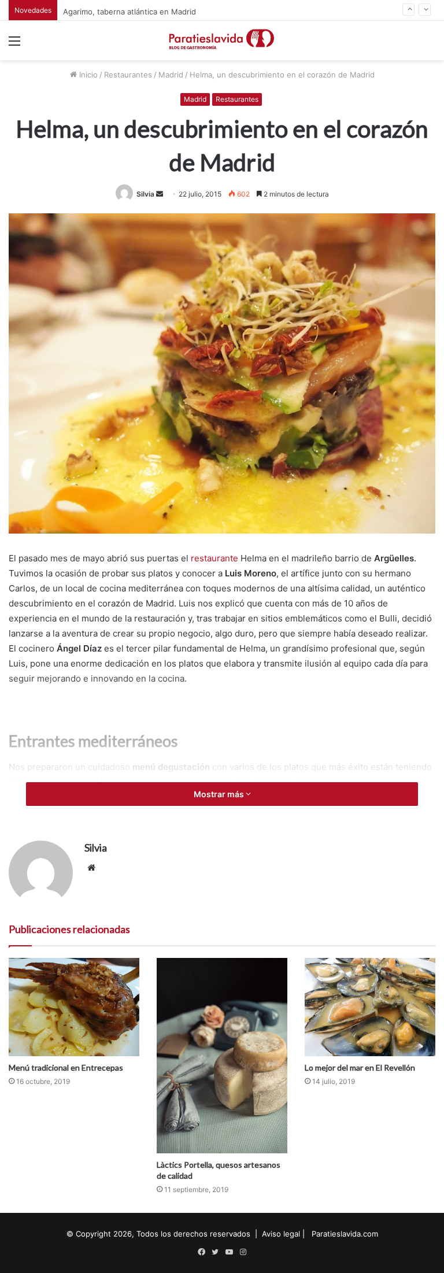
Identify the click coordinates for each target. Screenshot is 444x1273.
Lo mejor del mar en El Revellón (360, 1067)
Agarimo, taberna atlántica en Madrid (129, 9)
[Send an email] (159, 194)
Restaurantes (128, 74)
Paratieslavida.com (345, 1233)
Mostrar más (220, 794)
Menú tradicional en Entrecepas (66, 1067)
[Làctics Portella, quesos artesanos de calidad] (222, 1055)
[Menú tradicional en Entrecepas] (74, 1007)
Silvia (145, 194)
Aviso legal (281, 1233)
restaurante (214, 558)
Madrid (170, 74)
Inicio (87, 74)
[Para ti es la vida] (222, 40)
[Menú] (14, 45)
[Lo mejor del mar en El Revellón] (370, 1007)
